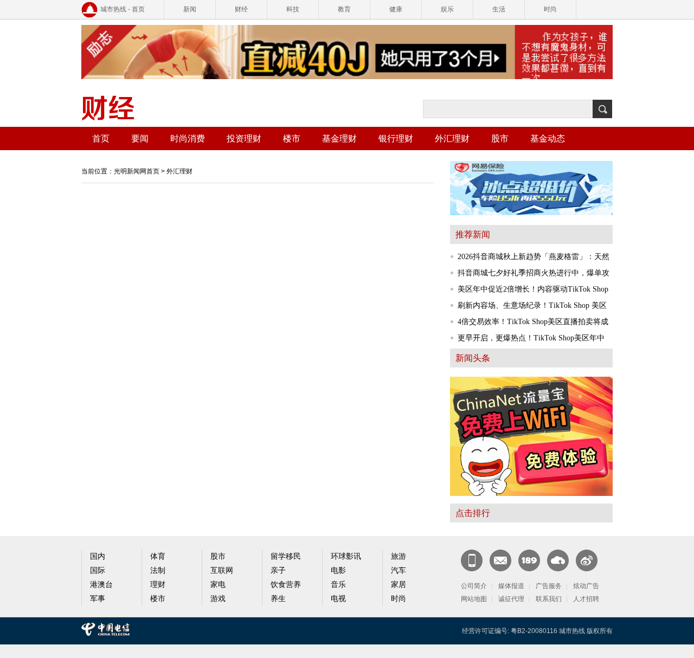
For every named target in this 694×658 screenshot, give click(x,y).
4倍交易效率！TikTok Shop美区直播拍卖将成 (533, 322)
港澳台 (101, 584)
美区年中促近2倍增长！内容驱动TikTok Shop (533, 289)
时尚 (550, 9)
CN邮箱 (500, 560)
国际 (97, 570)
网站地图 (474, 599)
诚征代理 (511, 599)
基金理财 (339, 138)
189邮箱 (529, 560)
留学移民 (286, 556)
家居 (398, 584)
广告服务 (549, 586)
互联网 (221, 570)
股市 (500, 138)
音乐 (338, 584)
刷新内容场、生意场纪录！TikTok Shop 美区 (532, 305)
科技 (292, 9)
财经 (241, 9)
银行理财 (395, 138)
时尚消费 (187, 138)
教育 (344, 9)
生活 (498, 9)
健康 (395, 9)
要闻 (140, 138)
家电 (218, 584)
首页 (101, 138)
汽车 (398, 570)
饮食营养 (286, 584)
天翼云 (558, 560)
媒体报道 (511, 586)
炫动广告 (586, 586)
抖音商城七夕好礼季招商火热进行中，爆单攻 (533, 273)
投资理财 (244, 138)
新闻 (189, 9)
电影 (338, 570)
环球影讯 (346, 556)
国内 (97, 556)
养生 (278, 599)
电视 (338, 599)
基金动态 (547, 138)
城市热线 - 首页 (122, 9)
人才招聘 (586, 599)
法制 (157, 570)
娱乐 (447, 9)
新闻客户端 (472, 560)
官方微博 (586, 560)
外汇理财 (452, 138)
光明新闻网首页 (136, 171)
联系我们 (549, 599)
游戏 (218, 599)
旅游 (398, 556)
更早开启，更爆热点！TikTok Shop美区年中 (531, 338)
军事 (97, 599)
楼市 (291, 138)
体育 (157, 556)
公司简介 (474, 586)
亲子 (278, 570)
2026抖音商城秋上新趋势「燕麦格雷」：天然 (533, 257)
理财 (157, 584)
